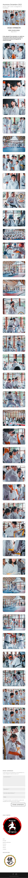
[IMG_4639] (14, 226)
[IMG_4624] (14, 481)
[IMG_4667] (14, 114)
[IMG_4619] (14, 537)
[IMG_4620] (14, 518)
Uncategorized (17, 6)
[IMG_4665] (14, 151)
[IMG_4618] (14, 556)
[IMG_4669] (14, 77)
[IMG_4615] (14, 611)
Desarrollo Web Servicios (14, 876)
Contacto (4, 849)
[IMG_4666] (14, 133)
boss (5, 6)
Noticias (4, 847)
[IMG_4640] (14, 277)
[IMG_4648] (14, 351)
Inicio (4, 838)
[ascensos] (14, 704)
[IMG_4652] (14, 239)
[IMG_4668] (14, 96)
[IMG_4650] (14, 388)
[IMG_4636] (14, 425)
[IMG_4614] (14, 630)
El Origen (4, 840)
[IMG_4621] (14, 500)
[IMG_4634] (14, 444)
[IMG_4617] (14, 574)
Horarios (4, 844)
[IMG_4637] (14, 258)
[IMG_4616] (14, 593)
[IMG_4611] (14, 686)
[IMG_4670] (14, 59)
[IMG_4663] (14, 189)
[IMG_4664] (14, 170)
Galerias (4, 845)
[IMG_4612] (14, 667)
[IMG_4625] (14, 463)
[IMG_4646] (14, 314)
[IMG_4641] (14, 295)
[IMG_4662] (14, 207)
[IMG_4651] (14, 407)
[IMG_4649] (14, 370)
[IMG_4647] (14, 332)
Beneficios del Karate (7, 842)
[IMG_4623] (14, 759)
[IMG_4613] (14, 648)
